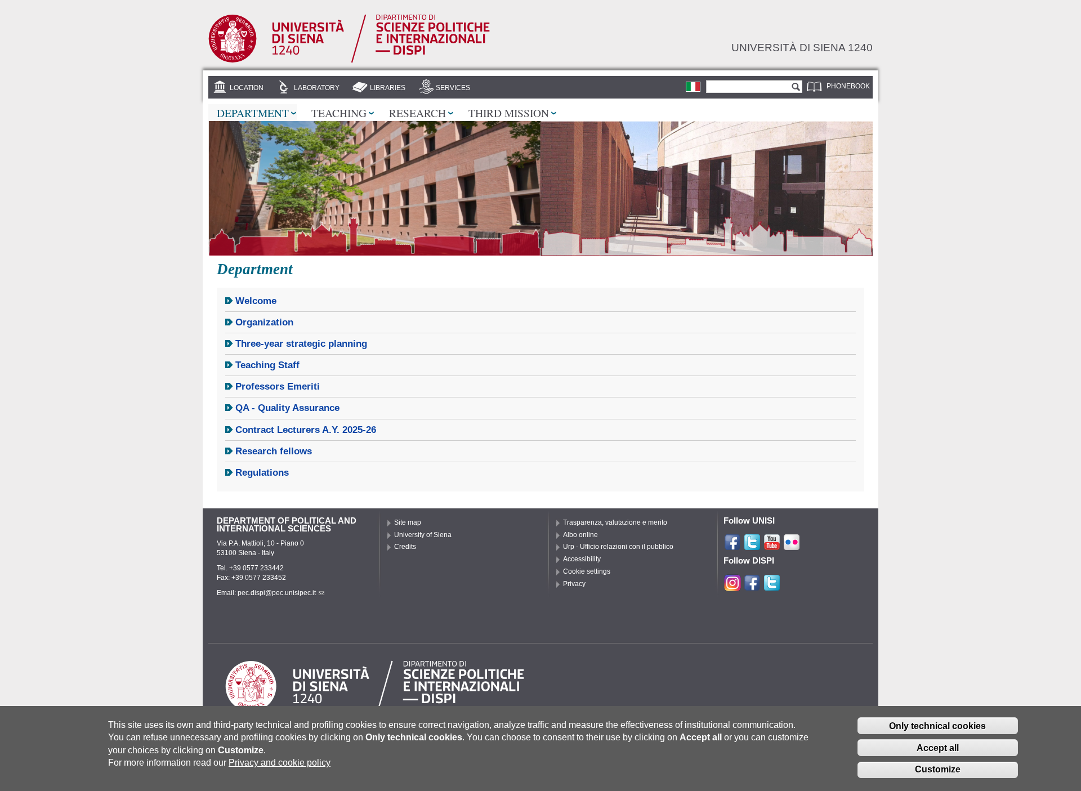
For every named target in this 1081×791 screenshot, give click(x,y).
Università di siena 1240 (802, 47)
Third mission (508, 112)
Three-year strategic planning (301, 343)
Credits (405, 547)
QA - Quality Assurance (287, 408)
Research (417, 112)
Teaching (339, 112)
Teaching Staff (267, 365)
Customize (938, 770)
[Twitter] (752, 546)
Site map (407, 522)
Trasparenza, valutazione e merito (615, 522)
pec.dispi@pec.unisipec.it (277, 593)
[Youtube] (772, 546)
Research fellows (273, 451)
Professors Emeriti (277, 386)
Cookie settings (586, 571)
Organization (264, 322)
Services (453, 88)
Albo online (580, 535)
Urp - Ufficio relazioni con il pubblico (618, 547)
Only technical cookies (937, 726)
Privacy (574, 584)
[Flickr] (792, 546)
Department (253, 112)
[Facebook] (732, 546)
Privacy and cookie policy (279, 762)
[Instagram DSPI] (732, 587)
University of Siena (423, 535)
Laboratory (317, 88)
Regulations (262, 472)
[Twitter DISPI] (772, 587)
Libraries (387, 88)
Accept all (938, 748)
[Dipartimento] (693, 87)
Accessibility (582, 559)
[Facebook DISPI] (752, 587)
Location (246, 88)
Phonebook (848, 86)
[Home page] (349, 61)
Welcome (255, 301)
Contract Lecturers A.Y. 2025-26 (305, 429)
